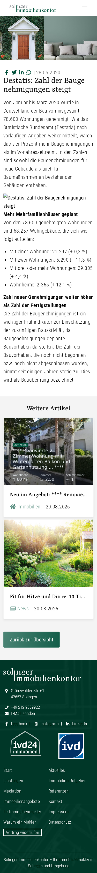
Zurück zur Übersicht (31, 640)
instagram (48, 723)
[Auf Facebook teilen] (7, 72)
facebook (18, 723)
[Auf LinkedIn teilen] (21, 72)
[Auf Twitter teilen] (14, 72)
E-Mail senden (22, 713)
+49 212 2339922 (25, 707)
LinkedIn (79, 723)
